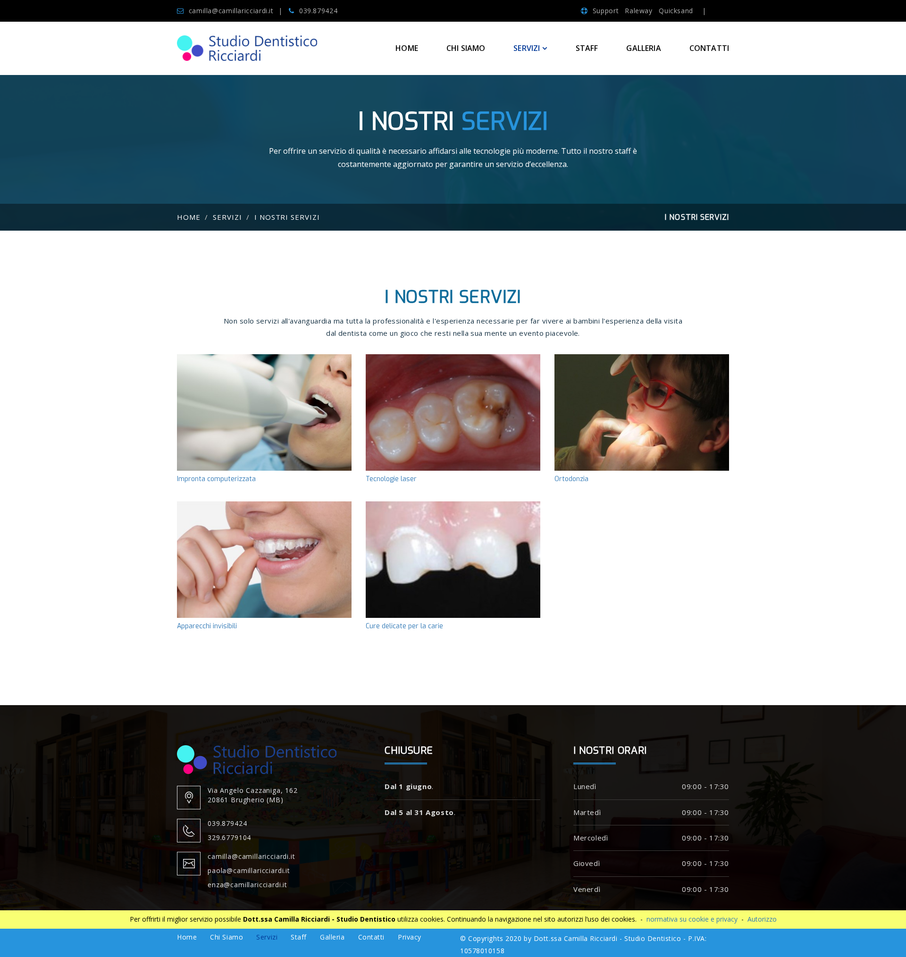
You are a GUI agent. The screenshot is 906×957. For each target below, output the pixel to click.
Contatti (709, 48)
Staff (587, 48)
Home (406, 48)
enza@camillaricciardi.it (247, 884)
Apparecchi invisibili (264, 567)
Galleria (643, 48)
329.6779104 (229, 837)
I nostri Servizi (287, 217)
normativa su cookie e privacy (692, 919)
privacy (409, 936)
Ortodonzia (641, 420)
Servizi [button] (526, 48)
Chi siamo (465, 48)
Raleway (639, 10)
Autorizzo (762, 919)
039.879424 (318, 10)
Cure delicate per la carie (453, 567)
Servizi (227, 217)
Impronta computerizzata (264, 420)
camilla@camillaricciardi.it (231, 10)
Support (606, 10)
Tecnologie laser (453, 420)
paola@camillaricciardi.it (249, 870)
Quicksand (676, 10)
